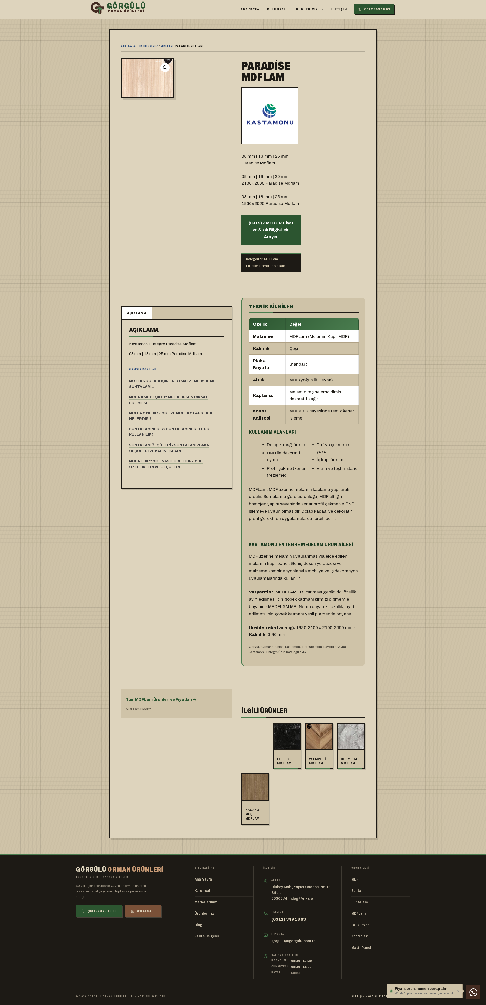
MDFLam (167, 46)
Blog (198, 925)
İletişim (339, 9)
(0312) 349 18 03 (102, 911)
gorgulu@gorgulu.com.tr (293, 941)
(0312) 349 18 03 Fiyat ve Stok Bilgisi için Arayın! (271, 230)
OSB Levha (360, 925)
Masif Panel (361, 948)
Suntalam (359, 902)
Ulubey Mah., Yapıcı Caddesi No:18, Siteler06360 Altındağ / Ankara (301, 893)
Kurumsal (276, 9)
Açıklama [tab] (137, 313)
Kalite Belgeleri (207, 936)
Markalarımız (206, 902)
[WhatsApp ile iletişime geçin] (473, 992)
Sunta (356, 891)
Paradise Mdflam (272, 266)
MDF (354, 879)
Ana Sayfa (250, 9)
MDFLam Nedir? (138, 709)
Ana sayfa (128, 46)
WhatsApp (146, 911)
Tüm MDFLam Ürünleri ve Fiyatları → (161, 699)
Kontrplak (359, 936)
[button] (165, 67)
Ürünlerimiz (306, 9)
